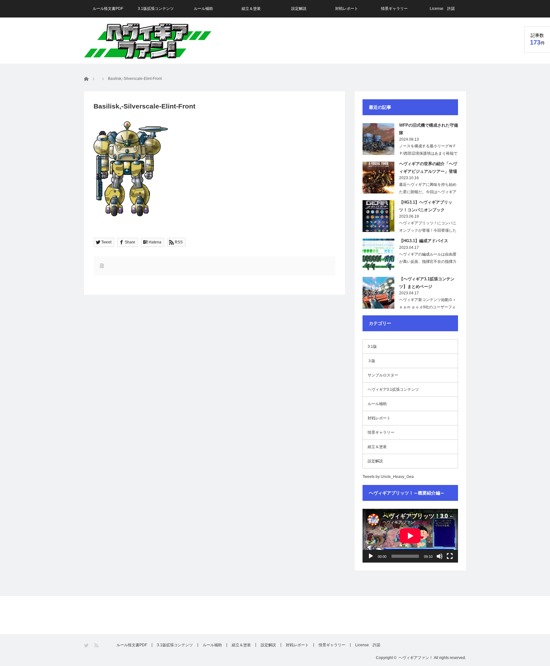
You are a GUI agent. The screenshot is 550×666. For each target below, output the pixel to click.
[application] (410, 536)
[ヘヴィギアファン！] (147, 41)
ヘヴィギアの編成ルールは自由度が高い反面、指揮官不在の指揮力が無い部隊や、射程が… (427, 261)
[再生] (371, 556)
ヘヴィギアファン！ (415, 657)
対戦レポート (346, 8)
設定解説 (299, 8)
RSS (97, 645)
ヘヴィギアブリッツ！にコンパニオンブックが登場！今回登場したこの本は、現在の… (427, 230)
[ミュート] (439, 556)
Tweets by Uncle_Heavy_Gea (388, 476)
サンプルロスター (383, 375)
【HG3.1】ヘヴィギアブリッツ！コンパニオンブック (425, 206)
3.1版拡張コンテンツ (156, 8)
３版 (371, 361)
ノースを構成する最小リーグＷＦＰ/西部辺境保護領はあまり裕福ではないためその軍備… (428, 153)
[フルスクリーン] (450, 556)
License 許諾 (442, 8)
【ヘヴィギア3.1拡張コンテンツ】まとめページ (427, 283)
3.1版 (372, 346)
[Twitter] (86, 645)
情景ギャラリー (394, 8)
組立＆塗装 (251, 8)
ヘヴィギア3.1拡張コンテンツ (393, 389)
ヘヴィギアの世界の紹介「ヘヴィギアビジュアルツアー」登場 (428, 167)
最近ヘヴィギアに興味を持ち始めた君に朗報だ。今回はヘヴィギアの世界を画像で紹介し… (427, 191)
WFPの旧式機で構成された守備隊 (428, 129)
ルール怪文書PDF (108, 8)
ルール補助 (203, 8)
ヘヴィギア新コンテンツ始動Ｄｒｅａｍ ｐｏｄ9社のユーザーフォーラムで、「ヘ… (427, 307)
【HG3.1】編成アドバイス (423, 240)
